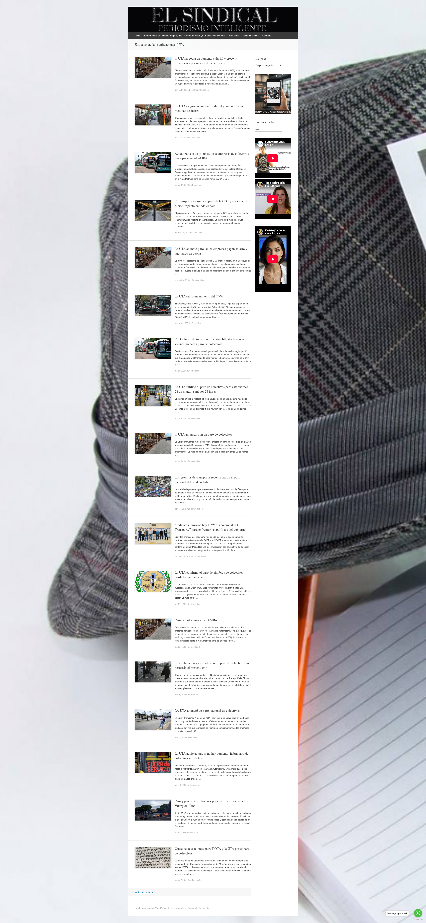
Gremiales (204, 89)
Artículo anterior (144, 892)
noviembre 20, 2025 (184, 280)
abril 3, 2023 (180, 832)
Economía (193, 89)
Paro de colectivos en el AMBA (196, 620)
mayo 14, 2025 (181, 323)
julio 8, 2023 (180, 694)
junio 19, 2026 (181, 137)
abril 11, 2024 (181, 603)
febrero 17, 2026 (182, 232)
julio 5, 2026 (180, 89)
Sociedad (195, 646)
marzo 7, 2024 (181, 646)
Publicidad (234, 35)
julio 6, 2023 (180, 737)
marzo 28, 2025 (182, 370)
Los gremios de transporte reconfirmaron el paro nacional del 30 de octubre (207, 479)
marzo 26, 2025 (182, 418)
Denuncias (197, 880)
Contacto (266, 35)
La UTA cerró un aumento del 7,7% (199, 296)
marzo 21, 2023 (182, 880)
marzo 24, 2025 (182, 461)
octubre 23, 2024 (182, 508)
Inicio (137, 35)
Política (195, 370)
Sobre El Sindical (250, 35)
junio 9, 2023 (181, 784)
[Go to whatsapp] (418, 913)
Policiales (193, 832)
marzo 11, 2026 (182, 185)
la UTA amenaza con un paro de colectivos (203, 434)
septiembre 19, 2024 (184, 556)
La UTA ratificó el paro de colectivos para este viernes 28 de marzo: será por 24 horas (211, 389)
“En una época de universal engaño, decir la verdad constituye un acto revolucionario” (184, 35)
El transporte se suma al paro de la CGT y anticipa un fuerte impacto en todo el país (211, 203)
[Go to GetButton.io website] (418, 920)
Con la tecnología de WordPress (150, 908)
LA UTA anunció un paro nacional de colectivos (207, 710)
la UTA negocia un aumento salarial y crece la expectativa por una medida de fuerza (206, 60)
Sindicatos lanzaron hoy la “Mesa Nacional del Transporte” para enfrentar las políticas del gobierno (210, 527)
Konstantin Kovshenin (198, 908)
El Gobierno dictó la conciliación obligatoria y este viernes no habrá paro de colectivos (209, 341)
